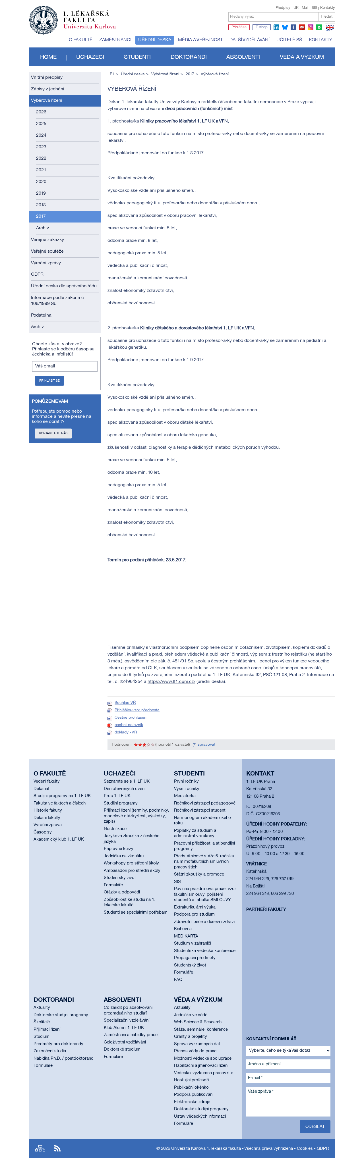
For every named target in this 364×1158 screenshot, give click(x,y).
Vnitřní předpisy (47, 78)
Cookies (305, 1149)
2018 (41, 205)
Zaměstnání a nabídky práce (131, 1035)
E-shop (262, 27)
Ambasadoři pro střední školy (132, 871)
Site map (40, 1148)
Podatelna (41, 315)
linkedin (276, 27)
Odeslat (315, 1127)
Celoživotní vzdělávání (125, 1042)
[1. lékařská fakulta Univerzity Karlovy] (72, 17)
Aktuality (42, 1008)
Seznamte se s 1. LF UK (127, 781)
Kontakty (327, 8)
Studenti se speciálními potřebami (136, 912)
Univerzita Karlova (94, 30)
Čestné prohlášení (131, 718)
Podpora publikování (193, 1095)
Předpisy (283, 8)
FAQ (178, 980)
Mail (305, 8)
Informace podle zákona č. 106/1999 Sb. (58, 301)
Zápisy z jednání (47, 89)
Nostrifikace (115, 829)
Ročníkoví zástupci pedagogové (204, 803)
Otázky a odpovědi (122, 892)
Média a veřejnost (200, 40)
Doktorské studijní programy (61, 1015)
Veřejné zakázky (47, 240)
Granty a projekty (190, 1037)
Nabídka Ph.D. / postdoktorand (64, 1059)
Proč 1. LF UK (117, 796)
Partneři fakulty (266, 910)
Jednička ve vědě (190, 1015)
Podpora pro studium (194, 914)
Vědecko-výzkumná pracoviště (203, 1073)
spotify (319, 27)
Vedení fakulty (47, 781)
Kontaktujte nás (53, 433)
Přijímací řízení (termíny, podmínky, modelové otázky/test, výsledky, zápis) (136, 816)
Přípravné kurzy (118, 849)
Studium (41, 1037)
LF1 (110, 74)
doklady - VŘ (126, 732)
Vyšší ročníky (186, 789)
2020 (41, 182)
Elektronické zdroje (192, 1102)
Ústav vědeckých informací (200, 1117)
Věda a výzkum (302, 57)
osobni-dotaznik (129, 725)
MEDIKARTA (186, 936)
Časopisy (43, 832)
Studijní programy (121, 803)
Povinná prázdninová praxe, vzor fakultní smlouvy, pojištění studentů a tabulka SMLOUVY (205, 894)
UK (296, 8)
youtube (302, 27)
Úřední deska (154, 40)
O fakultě (80, 40)
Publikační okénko (191, 1088)
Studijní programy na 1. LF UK (62, 796)
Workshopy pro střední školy (131, 863)
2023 (41, 147)
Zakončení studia (50, 1051)
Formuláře (113, 885)
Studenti (137, 57)
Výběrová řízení (46, 101)
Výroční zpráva (48, 825)
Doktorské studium (122, 1049)
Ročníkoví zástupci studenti (200, 810)
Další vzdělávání (249, 40)
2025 (41, 124)
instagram (310, 27)
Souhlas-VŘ (125, 703)
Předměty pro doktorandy (58, 1044)
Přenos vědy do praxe (195, 1051)
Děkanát (41, 789)
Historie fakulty (48, 810)
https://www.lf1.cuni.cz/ (171, 682)
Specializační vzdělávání (126, 1020)
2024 (41, 136)
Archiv (42, 228)
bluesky (285, 27)
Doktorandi (189, 57)
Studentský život (120, 878)
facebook (293, 27)
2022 (41, 159)
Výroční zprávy (46, 263)
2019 (41, 194)
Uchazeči (90, 57)
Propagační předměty (195, 958)
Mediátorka (185, 796)
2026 (41, 112)
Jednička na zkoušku (124, 856)
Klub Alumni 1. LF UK (124, 1028)
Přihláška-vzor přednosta (137, 710)
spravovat (206, 745)
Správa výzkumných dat (197, 1044)
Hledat (326, 16)
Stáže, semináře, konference (201, 1030)
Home (48, 57)
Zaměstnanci (115, 40)
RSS (57, 1148)
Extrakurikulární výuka (195, 907)
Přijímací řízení (47, 1030)
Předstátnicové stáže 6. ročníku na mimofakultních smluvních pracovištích (204, 861)
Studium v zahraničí (192, 943)
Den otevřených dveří (124, 789)
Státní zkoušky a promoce (199, 874)
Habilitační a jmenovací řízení (201, 1066)
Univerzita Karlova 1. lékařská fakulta (206, 1149)
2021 (41, 170)
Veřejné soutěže (47, 251)
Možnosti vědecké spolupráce (202, 1059)
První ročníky (186, 781)
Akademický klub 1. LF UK (59, 839)
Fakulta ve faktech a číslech (60, 803)
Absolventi (243, 57)
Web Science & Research (198, 1022)
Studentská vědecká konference (204, 951)
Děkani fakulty (47, 818)
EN (329, 30)
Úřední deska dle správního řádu (64, 286)
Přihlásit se (49, 380)
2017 (41, 217)
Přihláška (239, 27)
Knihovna (183, 929)
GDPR (37, 274)
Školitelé (42, 1022)
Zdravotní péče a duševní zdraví (204, 922)
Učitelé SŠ (289, 40)
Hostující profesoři (191, 1080)
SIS (314, 8)
